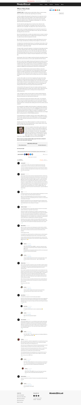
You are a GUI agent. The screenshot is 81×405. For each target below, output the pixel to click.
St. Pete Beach (30, 111)
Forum (41, 4)
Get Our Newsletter (20, 395)
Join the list (30, 140)
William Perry (29, 288)
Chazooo (25, 243)
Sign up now (34, 138)
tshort (22, 191)
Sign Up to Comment (21, 398)
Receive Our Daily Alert (21, 396)
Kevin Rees (25, 306)
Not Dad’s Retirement (42, 145)
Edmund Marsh (23, 376)
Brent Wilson (29, 307)
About (62, 4)
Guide (46, 4)
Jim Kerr (25, 255)
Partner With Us (39, 399)
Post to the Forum (20, 400)
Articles (51, 4)
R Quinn (22, 339)
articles (41, 136)
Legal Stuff (34, 399)
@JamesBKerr (27, 136)
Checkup (57, 4)
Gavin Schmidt (23, 319)
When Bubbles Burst (22, 145)
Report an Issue (20, 402)
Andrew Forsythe (24, 206)
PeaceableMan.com (41, 134)
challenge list (37, 107)
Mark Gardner (23, 225)
